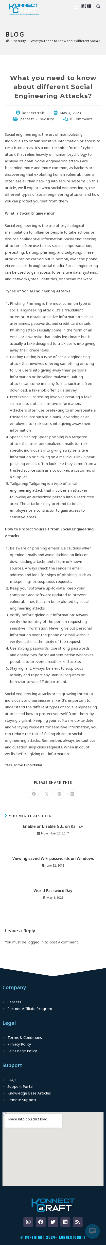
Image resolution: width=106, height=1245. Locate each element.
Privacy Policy (19, 1044)
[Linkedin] (65, 1222)
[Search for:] (97, 6)
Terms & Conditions (24, 1037)
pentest (27, 119)
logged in (35, 941)
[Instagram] (28, 1222)
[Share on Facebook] (34, 794)
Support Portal (20, 1086)
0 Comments (81, 119)
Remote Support (21, 1099)
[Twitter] (53, 1222)
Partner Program (29, 1008)
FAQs (11, 1079)
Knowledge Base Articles (29, 1093)
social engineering (28, 765)
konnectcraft (33, 112)
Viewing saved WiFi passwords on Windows (53, 858)
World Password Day (53, 890)
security (47, 119)
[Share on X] (47, 794)
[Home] (7, 41)
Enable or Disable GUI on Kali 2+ (53, 826)
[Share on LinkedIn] (72, 794)
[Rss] (78, 1222)
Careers (14, 1001)
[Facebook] (41, 1222)
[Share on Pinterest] (59, 794)
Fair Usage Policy (22, 1050)
